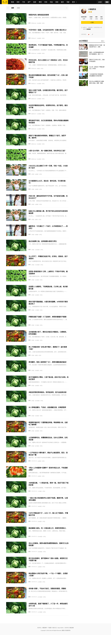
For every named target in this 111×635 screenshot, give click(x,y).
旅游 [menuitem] (34, 2)
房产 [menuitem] (29, 2)
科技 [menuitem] (51, 2)
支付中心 (39, 627)
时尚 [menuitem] (45, 2)
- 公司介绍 (66, 627)
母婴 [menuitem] (68, 2)
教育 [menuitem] (40, 2)
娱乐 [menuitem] (62, 2)
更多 (102, 41)
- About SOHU (60, 627)
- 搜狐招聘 (44, 627)
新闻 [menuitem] (12, 2)
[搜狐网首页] (5, 2)
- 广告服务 (49, 627)
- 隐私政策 (71, 627)
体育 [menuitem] (18, 2)
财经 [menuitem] (57, 2)
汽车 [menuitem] (23, 2)
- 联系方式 (54, 627)
